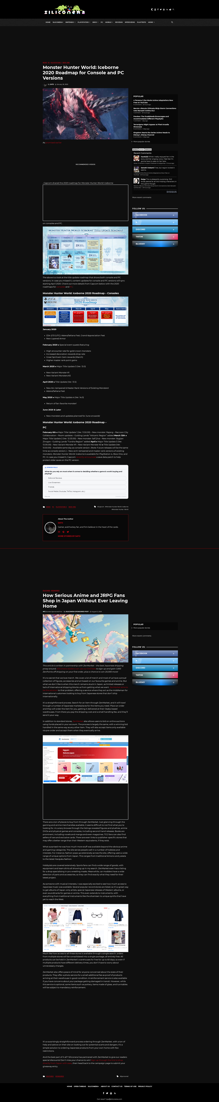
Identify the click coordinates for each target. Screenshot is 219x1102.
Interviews (130, 22)
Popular (148, 149)
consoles (60, 287)
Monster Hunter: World (120, 509)
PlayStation (83, 22)
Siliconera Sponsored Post (77, 611)
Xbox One (66, 62)
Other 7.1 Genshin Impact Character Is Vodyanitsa (150, 163)
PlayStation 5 (56, 62)
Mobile (108, 22)
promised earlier (54, 142)
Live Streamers (54, 483)
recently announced (86, 457)
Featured (46, 590)
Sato (52, 84)
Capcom (101, 507)
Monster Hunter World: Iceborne (117, 507)
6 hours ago (170, 163)
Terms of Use (130, 1086)
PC (102, 22)
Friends (51, 487)
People (135, 149)
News (45, 62)
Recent (141, 149)
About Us (105, 1086)
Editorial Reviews (55, 478)
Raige (143, 179)
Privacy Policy (145, 1086)
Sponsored (55, 590)
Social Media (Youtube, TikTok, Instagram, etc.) (66, 491)
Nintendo (69, 22)
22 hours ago (144, 175)
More (150, 22)
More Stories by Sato (69, 536)
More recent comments (141, 197)
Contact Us (116, 1086)
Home (48, 22)
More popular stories (141, 142)
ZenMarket (78, 721)
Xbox (94, 22)
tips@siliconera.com (114, 1099)
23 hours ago (146, 187)
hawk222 (144, 157)
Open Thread (80, 1086)
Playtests (141, 22)
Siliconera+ (58, 22)
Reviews (119, 22)
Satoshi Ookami (147, 168)
